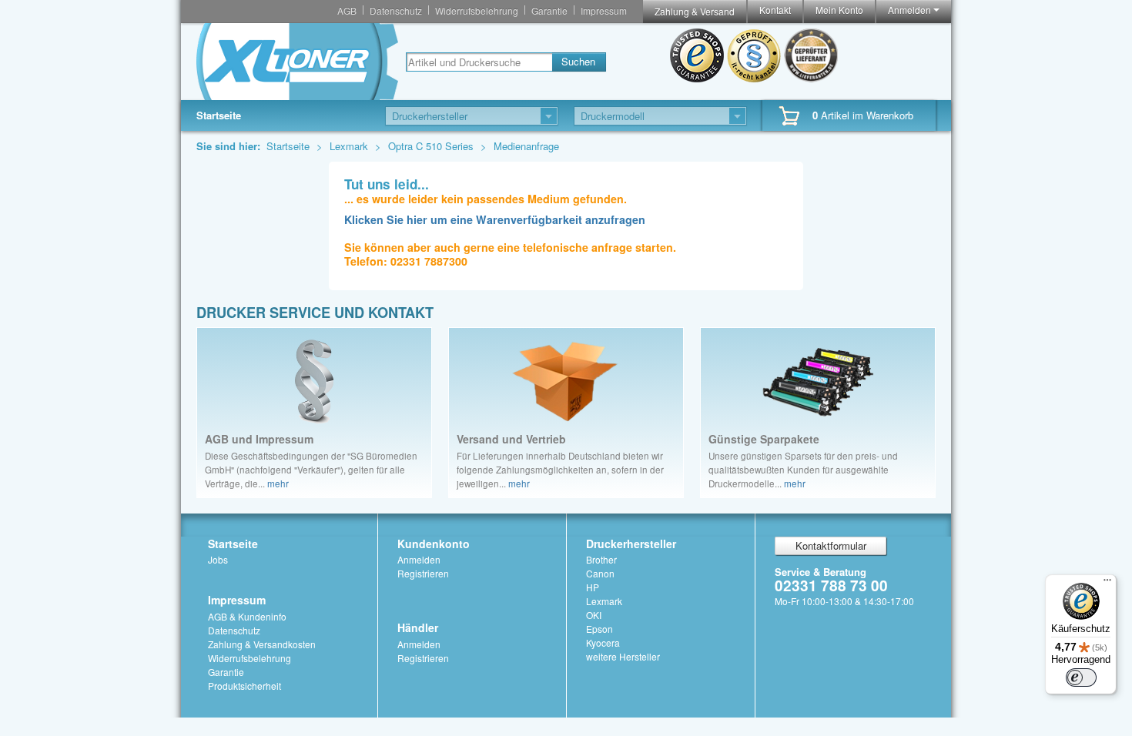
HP (592, 587)
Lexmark (350, 146)
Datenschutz (396, 10)
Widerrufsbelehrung (476, 10)
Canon (600, 573)
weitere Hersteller (623, 656)
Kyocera (603, 642)
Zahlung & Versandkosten (262, 644)
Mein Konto (839, 9)
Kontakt (775, 9)
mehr (278, 483)
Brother (601, 559)
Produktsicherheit (244, 685)
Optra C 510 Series (432, 146)
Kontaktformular (830, 545)
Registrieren (423, 573)
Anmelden (910, 9)
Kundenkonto (433, 543)
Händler (417, 627)
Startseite (218, 115)
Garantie (549, 10)
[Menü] (1107, 583)
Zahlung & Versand (695, 11)
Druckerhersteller (631, 543)
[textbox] (479, 62)
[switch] (1081, 677)
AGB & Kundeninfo (247, 616)
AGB (347, 10)
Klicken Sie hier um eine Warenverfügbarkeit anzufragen (494, 219)
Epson (599, 628)
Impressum (604, 10)
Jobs (218, 559)
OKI (593, 614)
